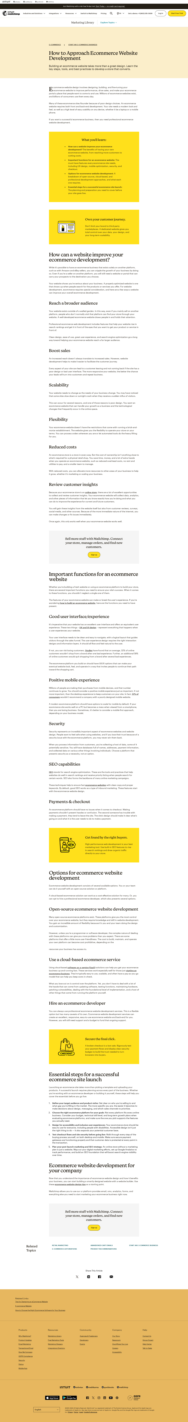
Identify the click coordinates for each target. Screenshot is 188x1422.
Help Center (147, 1344)
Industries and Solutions (32, 13)
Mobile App (23, 1368)
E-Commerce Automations (64, 1249)
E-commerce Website (23, 1306)
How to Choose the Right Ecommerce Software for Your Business (40, 1310)
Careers (115, 1348)
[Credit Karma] (27, 1)
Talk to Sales (147, 1348)
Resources (69, 13)
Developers (84, 1340)
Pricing (103, 13)
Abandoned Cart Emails (102, 1245)
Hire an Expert (148, 1340)
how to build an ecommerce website (77, 603)
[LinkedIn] (104, 1398)
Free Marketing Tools (56, 1340)
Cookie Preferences (90, 1412)
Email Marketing (25, 1344)
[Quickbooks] (39, 1)
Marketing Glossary (55, 1344)
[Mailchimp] (50, 1)
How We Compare (25, 1352)
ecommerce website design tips (70, 1184)
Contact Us (147, 1336)
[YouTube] (111, 1398)
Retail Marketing (60, 1245)
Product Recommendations (104, 1249)
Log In (160, 13)
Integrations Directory (56, 1348)
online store (91, 492)
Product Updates (25, 1340)
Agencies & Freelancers (89, 1336)
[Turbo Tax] (16, 1)
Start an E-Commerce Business (82, 45)
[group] (120, 13)
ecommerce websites (95, 785)
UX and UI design (87, 627)
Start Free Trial (177, 13)
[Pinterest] (117, 1398)
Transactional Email (26, 1348)
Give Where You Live (120, 1344)
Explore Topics (108, 22)
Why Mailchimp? (25, 1336)
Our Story (116, 1336)
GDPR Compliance (26, 1356)
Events (82, 1344)
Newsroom (116, 1340)
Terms (76, 1412)
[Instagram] (99, 1398)
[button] (120, 13)
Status (21, 1364)
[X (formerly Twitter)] (93, 1398)
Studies (88, 650)
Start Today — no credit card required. (110, 6)
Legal (81, 1412)
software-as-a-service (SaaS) (81, 967)
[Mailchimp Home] (11, 13)
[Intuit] (6, 1)
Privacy (70, 1412)
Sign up (94, 555)
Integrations (54, 13)
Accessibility (117, 1352)
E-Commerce (55, 45)
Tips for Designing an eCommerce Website (31, 1302)
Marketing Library (82, 22)
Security (22, 1360)
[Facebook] (87, 1398)
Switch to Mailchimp (89, 13)
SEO (51, 772)
